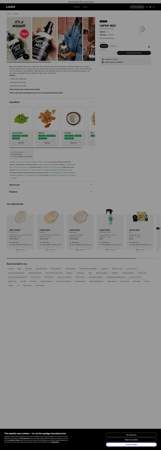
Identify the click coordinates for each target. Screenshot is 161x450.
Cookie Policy (55, 442)
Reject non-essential (131, 440)
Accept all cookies (131, 444)
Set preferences (131, 435)
